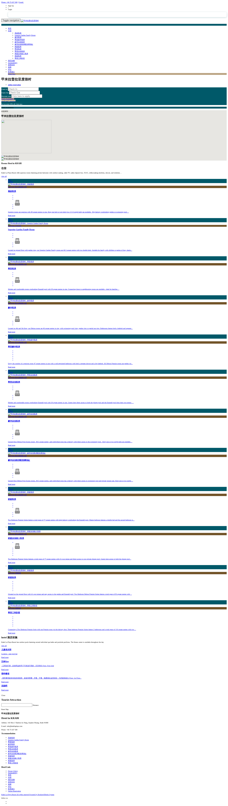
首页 (9, 28)
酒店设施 (11, 61)
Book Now (11, 74)
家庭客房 (18, 56)
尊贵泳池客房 (20, 51)
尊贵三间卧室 (20, 58)
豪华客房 (18, 37)
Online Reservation (14, 791)
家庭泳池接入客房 (21, 54)
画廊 (9, 67)
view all (4, 176)
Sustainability (12, 63)
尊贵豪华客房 (20, 40)
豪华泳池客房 (20, 42)
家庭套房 (18, 47)
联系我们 (11, 72)
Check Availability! (8, 100)
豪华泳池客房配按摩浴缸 (24, 44)
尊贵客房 (18, 49)
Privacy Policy (13, 771)
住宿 (9, 31)
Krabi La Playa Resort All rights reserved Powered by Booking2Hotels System (27, 794)
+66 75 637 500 (9, 2)
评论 (9, 69)
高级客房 (18, 33)
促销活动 (11, 65)
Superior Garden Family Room (25, 35)
